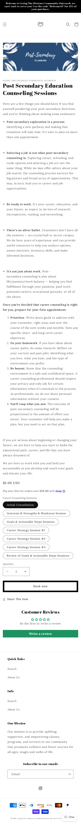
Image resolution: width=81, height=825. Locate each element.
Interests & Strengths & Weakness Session (36, 513)
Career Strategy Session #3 (26, 547)
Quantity (8, 564)
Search (12, 669)
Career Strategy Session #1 (26, 530)
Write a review (40, 634)
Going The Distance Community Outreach (35, 818)
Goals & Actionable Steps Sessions (31, 521)
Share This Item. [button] (18, 599)
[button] (5, 24)
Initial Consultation (20, 505)
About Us (14, 677)
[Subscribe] (69, 774)
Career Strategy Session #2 (26, 538)
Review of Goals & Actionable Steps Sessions (38, 555)
